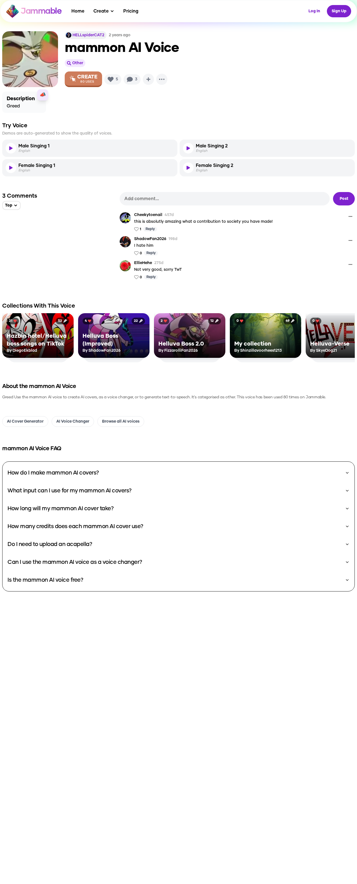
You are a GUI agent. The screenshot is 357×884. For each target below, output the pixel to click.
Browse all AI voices (120, 421)
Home (78, 11)
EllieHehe (143, 263)
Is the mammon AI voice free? (45, 580)
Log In (314, 11)
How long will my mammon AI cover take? (61, 508)
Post (344, 199)
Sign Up (339, 11)
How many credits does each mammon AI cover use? (75, 526)
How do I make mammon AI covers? (53, 473)
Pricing (130, 11)
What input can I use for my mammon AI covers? (70, 490)
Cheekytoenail (148, 215)
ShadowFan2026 (150, 239)
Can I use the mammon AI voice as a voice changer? (75, 562)
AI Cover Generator (25, 421)
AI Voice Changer (72, 421)
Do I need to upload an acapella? (50, 544)
